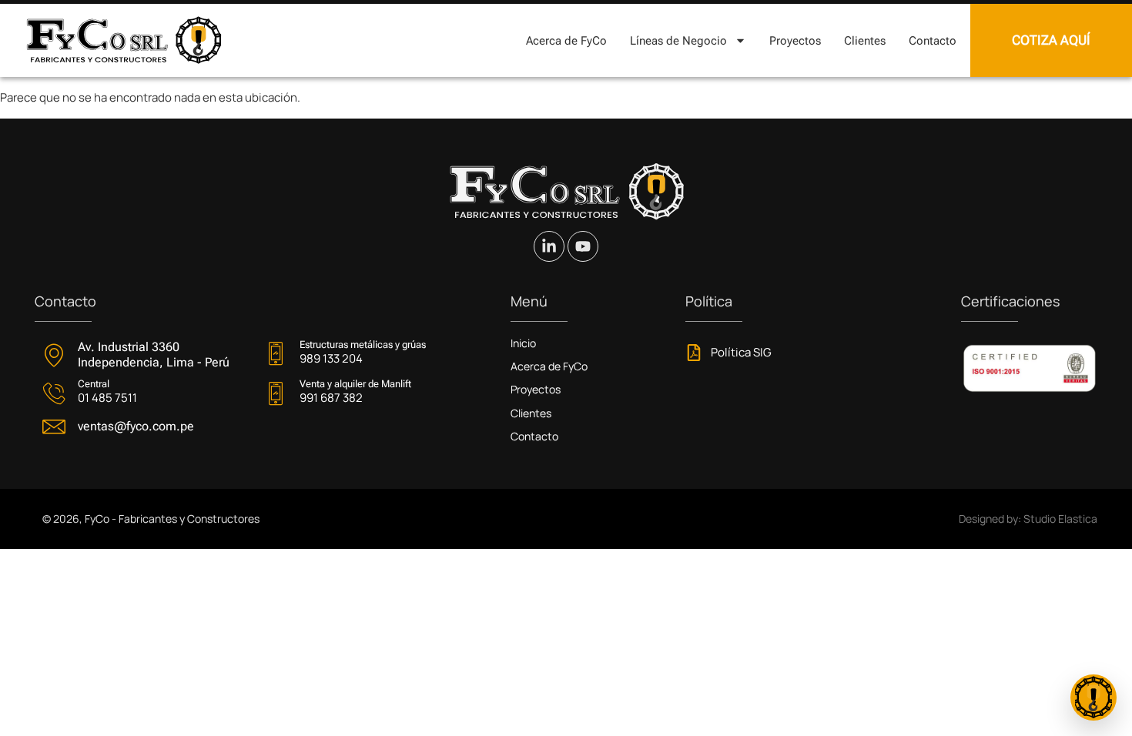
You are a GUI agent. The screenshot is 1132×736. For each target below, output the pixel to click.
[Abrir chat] (1093, 697)
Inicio (523, 343)
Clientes (865, 41)
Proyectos (795, 41)
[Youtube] (583, 246)
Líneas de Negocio (678, 41)
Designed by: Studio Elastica (1028, 518)
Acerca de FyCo (566, 41)
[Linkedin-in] (549, 246)
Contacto (932, 41)
